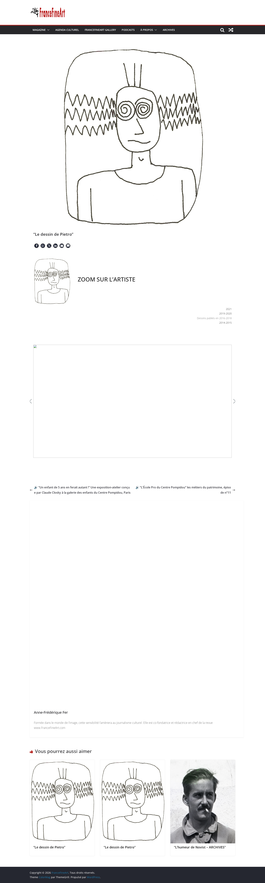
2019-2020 (225, 313)
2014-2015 (225, 322)
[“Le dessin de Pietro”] (62, 762)
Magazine (39, 30)
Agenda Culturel (67, 30)
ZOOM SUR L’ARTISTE (106, 279)
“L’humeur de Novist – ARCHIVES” (200, 847)
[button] (48, 29)
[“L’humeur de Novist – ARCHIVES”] (202, 762)
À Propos (146, 30)
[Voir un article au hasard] (231, 30)
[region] (132, 396)
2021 (229, 309)
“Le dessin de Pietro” (49, 847)
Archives (169, 30)
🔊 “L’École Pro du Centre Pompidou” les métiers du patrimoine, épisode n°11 (183, 490)
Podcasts (128, 30)
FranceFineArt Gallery (100, 30)
